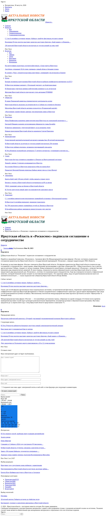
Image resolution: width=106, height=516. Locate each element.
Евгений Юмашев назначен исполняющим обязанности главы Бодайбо (30, 124)
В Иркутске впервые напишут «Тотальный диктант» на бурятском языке (30, 85)
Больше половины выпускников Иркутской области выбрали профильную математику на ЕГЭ (38, 81)
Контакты (8, 7)
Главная (8, 26)
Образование (13, 31)
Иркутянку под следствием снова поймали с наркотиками (21, 465)
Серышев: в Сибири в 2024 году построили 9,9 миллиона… (22, 444)
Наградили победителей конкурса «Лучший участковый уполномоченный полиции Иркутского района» (38, 318)
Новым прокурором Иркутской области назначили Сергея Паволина (29, 131)
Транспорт (8, 195)
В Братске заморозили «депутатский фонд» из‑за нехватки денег (28, 128)
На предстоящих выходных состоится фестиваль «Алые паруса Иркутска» (31, 66)
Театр (11, 56)
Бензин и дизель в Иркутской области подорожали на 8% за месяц (28, 182)
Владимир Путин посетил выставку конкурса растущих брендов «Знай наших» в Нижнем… (38, 42)
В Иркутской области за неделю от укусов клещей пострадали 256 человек (31, 143)
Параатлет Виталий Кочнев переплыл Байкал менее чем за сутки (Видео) (31, 170)
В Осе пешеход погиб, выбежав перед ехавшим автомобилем (22, 434)
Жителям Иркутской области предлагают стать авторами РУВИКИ (28, 92)
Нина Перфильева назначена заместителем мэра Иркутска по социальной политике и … (36, 120)
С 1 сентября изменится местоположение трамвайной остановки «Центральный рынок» (36, 198)
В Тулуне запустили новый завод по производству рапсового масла (29, 189)
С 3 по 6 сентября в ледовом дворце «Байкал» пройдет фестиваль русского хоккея (34, 38)
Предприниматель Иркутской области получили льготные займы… (25, 469)
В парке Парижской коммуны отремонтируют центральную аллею (28, 101)
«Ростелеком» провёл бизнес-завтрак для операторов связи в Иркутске (30, 112)
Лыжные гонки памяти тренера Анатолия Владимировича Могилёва (25, 455)
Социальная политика (17, 35)
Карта (7, 11)
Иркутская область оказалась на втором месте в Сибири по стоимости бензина (33, 105)
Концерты (12, 60)
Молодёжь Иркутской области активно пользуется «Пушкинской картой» (31, 108)
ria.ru (103, 306)
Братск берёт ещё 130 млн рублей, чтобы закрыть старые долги (27, 179)
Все (10, 29)
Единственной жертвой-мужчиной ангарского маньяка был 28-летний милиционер (34, 140)
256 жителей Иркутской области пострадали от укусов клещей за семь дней (32, 45)
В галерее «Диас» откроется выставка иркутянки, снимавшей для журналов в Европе (35, 73)
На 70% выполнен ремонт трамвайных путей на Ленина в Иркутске (29, 205)
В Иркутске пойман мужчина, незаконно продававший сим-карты (28, 147)
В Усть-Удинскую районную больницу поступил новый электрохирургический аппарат (32, 325)
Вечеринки (13, 62)
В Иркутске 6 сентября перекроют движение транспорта (25, 202)
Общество (8, 97)
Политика (8, 117)
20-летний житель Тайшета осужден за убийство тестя (20, 499)
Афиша (11, 55)
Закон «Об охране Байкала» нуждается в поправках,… (20, 451)
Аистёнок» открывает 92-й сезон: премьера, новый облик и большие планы (32, 69)
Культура (8, 51)
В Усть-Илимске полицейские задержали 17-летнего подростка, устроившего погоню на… (37, 151)
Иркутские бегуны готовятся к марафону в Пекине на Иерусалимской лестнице (33, 159)
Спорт (7, 156)
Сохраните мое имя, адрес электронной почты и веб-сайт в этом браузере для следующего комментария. (40, 387)
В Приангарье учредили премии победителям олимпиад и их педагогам (30, 89)
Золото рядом (5, 437)
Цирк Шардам (6, 441)
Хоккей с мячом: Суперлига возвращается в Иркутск (23, 163)
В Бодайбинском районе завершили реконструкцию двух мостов (28, 209)
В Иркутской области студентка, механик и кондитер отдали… (23, 448)
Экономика (9, 175)
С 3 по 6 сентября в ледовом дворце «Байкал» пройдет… (21, 283)
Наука (7, 78)
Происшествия (10, 136)
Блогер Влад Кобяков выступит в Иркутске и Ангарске (20, 472)
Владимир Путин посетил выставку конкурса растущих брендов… (24, 286)
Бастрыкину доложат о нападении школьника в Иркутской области (25, 503)
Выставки (12, 58)
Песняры (4, 496)
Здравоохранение (15, 33)
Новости (8, 27)
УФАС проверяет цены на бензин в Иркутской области (24, 186)
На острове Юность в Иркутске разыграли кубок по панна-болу (27, 166)
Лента (7, 9)
